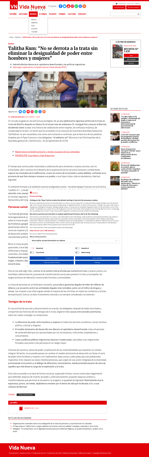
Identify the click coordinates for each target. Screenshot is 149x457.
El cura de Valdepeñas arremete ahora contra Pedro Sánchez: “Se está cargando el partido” (131, 169)
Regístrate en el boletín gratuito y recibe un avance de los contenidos (47, 151)
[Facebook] (20, 111)
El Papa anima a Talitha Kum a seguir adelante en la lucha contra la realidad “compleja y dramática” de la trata (55, 426)
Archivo (131, 63)
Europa (34, 28)
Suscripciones (119, 7)
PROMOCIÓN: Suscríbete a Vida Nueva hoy (34, 155)
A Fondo (43, 14)
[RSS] (44, 111)
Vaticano (23, 14)
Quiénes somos (25, 453)
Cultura (72, 14)
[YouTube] (28, 111)
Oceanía (34, 32)
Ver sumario (131, 59)
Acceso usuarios (133, 7)
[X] (24, 111)
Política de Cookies (85, 453)
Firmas (62, 14)
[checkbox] (32, 248)
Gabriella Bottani (17, 117)
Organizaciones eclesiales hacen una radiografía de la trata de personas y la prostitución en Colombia (52, 423)
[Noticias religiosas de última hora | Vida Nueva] (27, 6)
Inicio (11, 37)
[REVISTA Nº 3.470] (118, 51)
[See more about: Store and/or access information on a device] (116, 240)
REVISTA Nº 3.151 (31, 408)
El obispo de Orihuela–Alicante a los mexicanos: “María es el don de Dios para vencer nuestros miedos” (131, 184)
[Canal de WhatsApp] (76, 6)
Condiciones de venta (54, 453)
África (33, 19)
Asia (32, 25)
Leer (131, 55)
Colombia (122, 4)
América (34, 22)
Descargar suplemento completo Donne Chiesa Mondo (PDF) (39, 67)
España (13, 14)
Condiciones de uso (38, 453)
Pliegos (52, 14)
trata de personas (26, 395)
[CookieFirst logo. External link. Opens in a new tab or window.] (34, 193)
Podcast (82, 14)
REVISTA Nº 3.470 (131, 50)
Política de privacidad (70, 453)
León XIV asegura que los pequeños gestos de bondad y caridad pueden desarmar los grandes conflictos (130, 138)
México (137, 4)
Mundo (33, 14)
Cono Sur (130, 4)
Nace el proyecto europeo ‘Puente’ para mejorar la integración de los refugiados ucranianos (130, 153)
